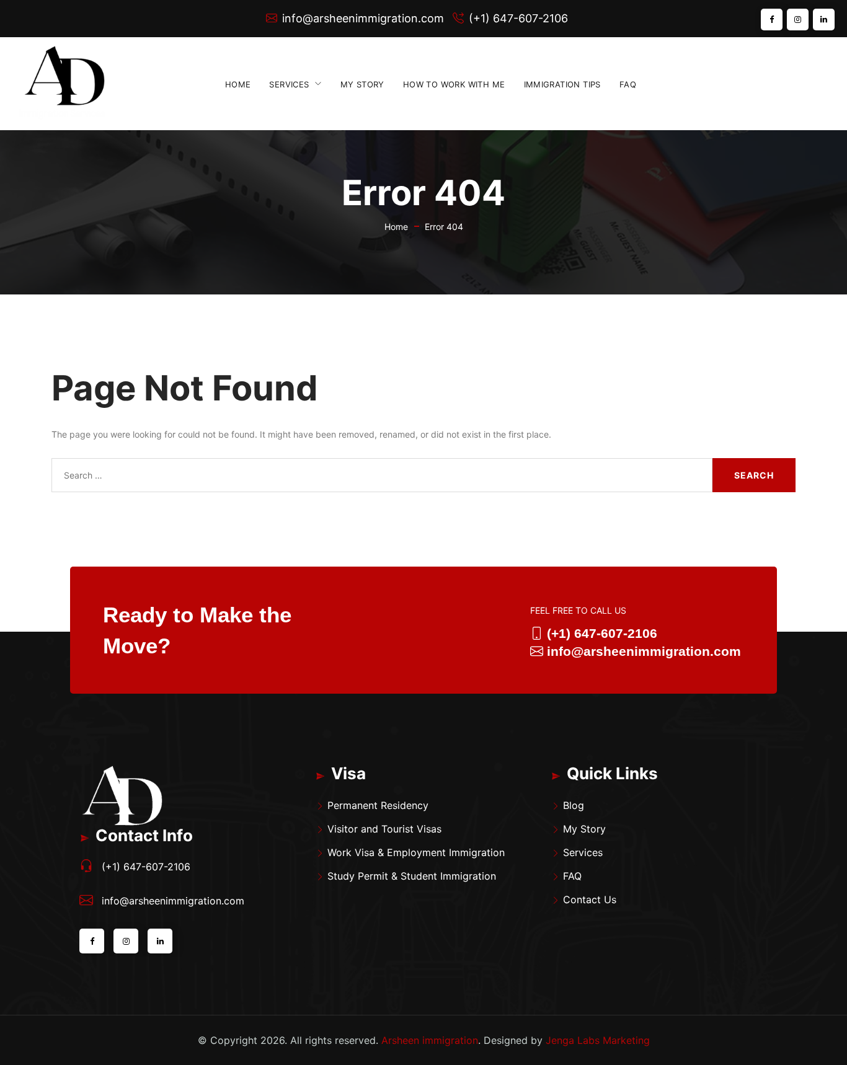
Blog (573, 805)
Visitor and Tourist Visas (384, 829)
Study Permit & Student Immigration (411, 876)
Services (289, 84)
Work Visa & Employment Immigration (416, 852)
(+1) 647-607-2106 (518, 18)
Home (238, 84)
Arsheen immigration (429, 1040)
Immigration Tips (562, 84)
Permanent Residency (377, 805)
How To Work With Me (454, 84)
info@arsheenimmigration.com (363, 18)
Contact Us (589, 899)
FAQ (627, 84)
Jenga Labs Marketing (598, 1040)
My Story (362, 84)
